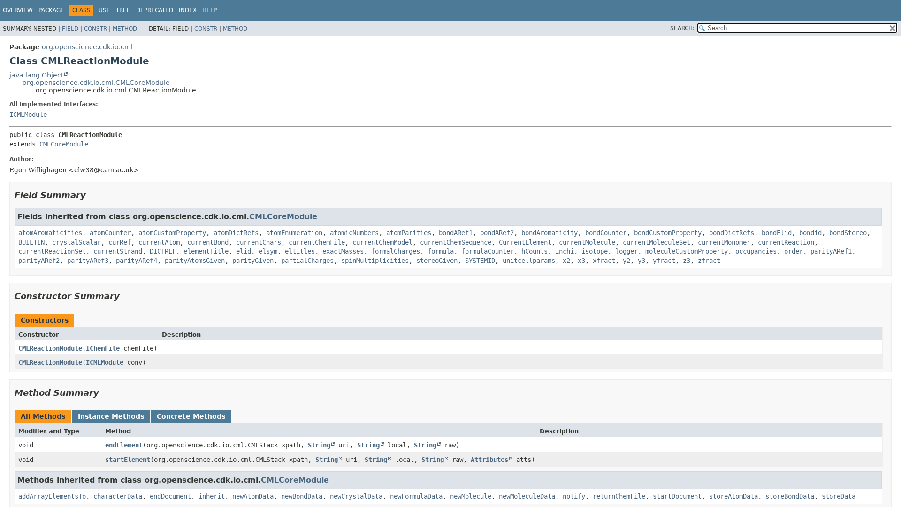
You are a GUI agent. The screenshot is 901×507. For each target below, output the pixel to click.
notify (574, 496)
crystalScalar (76, 242)
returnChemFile (619, 496)
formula (441, 251)
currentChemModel (382, 242)
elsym (268, 251)
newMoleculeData (527, 496)
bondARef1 (456, 233)
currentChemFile (317, 242)
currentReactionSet (52, 251)
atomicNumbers (354, 233)
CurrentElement (525, 242)
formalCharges (395, 251)
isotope (594, 251)
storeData (838, 496)
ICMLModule (28, 114)
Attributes (489, 459)
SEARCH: (682, 28)
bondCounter (605, 233)
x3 (581, 260)
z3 (686, 260)
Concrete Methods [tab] (191, 416)
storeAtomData (733, 496)
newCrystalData (356, 496)
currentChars (258, 242)
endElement (124, 445)
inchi (564, 251)
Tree (123, 10)
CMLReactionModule (50, 348)
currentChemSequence (455, 242)
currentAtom (159, 242)
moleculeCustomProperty (686, 251)
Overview (18, 10)
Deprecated (154, 10)
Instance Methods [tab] (111, 416)
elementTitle (206, 251)
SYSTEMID (480, 260)
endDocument (170, 496)
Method (125, 28)
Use (104, 10)
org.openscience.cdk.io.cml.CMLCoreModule (96, 82)
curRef (119, 242)
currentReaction (786, 242)
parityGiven (253, 260)
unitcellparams (529, 260)
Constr (95, 28)
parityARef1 (831, 251)
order (793, 251)
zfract (709, 260)
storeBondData (789, 496)
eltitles (300, 251)
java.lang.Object (36, 75)
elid (243, 251)
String (319, 445)
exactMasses (343, 251)
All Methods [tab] (43, 416)
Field (70, 28)
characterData (117, 496)
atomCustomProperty (172, 233)
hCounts (534, 251)
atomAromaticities (50, 233)
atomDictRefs (236, 233)
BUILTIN (31, 242)
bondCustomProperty (668, 233)
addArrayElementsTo (52, 496)
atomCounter (110, 233)
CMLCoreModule (63, 144)
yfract (664, 260)
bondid (810, 233)
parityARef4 (136, 260)
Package (51, 10)
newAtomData (253, 496)
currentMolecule (587, 242)
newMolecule (470, 496)
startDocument (677, 496)
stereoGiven (437, 260)
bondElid (777, 233)
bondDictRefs (731, 233)
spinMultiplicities (375, 260)
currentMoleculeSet (656, 242)
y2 (626, 260)
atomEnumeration (294, 233)
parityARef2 (39, 260)
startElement (127, 459)
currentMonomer (724, 242)
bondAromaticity (549, 233)
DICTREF (163, 251)
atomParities (408, 233)
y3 (641, 260)
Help (209, 10)
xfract (604, 260)
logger (626, 251)
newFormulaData (416, 496)
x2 (566, 260)
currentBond (208, 242)
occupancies (756, 251)
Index (188, 10)
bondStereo (848, 233)
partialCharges (307, 260)
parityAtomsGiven (195, 260)
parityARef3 (87, 260)
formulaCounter (487, 251)
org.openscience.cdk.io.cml (87, 47)
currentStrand (117, 251)
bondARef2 (497, 233)
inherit (212, 496)
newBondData (301, 496)
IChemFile (103, 348)
